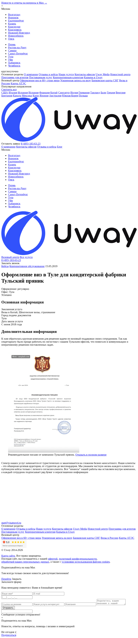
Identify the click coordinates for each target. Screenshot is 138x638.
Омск (11, 38)
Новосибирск (16, 35)
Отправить (8, 608)
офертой (53, 558)
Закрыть (16, 578)
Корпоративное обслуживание (27, 266)
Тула (10, 56)
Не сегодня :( (8, 632)
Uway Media (103, 74)
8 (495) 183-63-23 (30, 143)
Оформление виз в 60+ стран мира (40, 80)
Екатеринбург (16, 20)
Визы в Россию (109, 537)
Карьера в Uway (93, 77)
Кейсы (5, 266)
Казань (12, 23)
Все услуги (26, 257)
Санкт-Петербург (18, 53)
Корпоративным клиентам (68, 77)
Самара (12, 50)
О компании (31, 74)
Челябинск (14, 65)
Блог (59, 146)
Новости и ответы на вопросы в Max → (24, 2)
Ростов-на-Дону (17, 47)
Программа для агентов (14, 77)
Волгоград (14, 14)
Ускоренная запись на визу (75, 80)
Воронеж (13, 17)
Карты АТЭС (18, 83)
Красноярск (15, 29)
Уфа (10, 59)
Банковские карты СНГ (105, 80)
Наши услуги (66, 74)
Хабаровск (14, 62)
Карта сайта (8, 555)
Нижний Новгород (19, 32)
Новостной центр (120, 74)
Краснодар (14, 26)
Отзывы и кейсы (48, 74)
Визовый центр (10, 257)
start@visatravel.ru (11, 522)
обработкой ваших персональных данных (25, 561)
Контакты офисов (85, 74)
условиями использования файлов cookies (86, 561)
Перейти (6, 578)
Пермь (11, 44)
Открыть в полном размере (91, 454)
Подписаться (8, 635)
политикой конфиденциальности (78, 558)
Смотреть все (9, 89)
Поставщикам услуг (40, 77)
